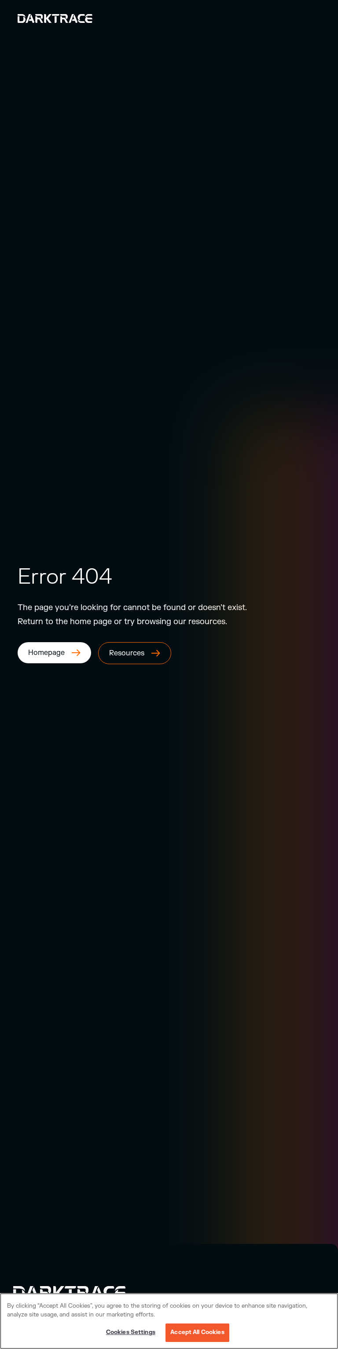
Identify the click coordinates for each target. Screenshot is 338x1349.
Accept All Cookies (197, 1332)
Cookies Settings (130, 1332)
